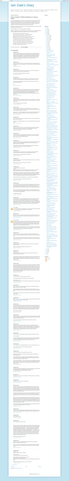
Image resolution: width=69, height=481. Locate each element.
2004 (46, 251)
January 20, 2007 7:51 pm (17, 294)
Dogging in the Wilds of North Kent (51, 110)
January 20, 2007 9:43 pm (17, 382)
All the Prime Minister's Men (50, 124)
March (47, 46)
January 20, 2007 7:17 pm (17, 272)
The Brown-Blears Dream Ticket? (51, 226)
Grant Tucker (48, 258)
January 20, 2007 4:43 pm (17, 104)
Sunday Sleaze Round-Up (50, 174)
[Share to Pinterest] (27, 47)
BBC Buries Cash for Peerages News (51, 175)
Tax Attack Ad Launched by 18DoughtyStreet (50, 70)
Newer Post (12, 466)
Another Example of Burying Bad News (52, 220)
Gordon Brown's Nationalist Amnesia (51, 245)
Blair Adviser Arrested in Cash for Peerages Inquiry (51, 192)
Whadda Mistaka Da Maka (50, 214)
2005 (46, 250)
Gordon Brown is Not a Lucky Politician (52, 182)
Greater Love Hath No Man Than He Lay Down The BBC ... (52, 177)
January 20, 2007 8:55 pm (17, 364)
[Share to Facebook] (26, 47)
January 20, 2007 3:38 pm (17, 74)
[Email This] (23, 47)
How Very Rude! (48, 224)
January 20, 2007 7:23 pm (17, 282)
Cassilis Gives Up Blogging (50, 160)
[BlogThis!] (24, 47)
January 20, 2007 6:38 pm (17, 217)
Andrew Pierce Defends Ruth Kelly (51, 111)
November (48, 36)
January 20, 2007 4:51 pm (17, 114)
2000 (46, 254)
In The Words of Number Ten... (50, 76)
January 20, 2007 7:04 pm (17, 247)
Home (26, 466)
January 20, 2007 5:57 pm (17, 180)
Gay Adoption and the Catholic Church (52, 125)
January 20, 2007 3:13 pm (17, 59)
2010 (46, 30)
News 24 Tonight (48, 98)
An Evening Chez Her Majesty (50, 207)
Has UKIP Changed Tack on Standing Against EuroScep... (51, 154)
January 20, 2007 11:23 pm (17, 417)
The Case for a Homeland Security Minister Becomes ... (51, 60)
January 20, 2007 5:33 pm (17, 130)
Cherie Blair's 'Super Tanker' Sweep (51, 131)
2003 (46, 252)
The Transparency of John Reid (51, 86)
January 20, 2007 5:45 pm (17, 147)
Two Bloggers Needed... (49, 242)
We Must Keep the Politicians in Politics (52, 141)
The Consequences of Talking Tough (51, 121)
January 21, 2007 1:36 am (17, 447)
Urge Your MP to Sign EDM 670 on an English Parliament (51, 184)
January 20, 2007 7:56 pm (17, 301)
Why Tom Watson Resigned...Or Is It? (51, 167)
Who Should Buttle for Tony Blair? (51, 229)
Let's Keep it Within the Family (50, 93)
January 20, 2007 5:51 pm (17, 163)
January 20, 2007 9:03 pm (17, 371)
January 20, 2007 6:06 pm (17, 194)
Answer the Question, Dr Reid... (51, 83)
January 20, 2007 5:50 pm (17, 155)
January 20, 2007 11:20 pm (17, 412)
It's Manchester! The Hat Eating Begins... (52, 71)
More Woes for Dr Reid (49, 72)
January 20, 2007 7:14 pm (17, 260)
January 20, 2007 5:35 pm (17, 137)
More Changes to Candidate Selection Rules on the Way (52, 147)
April (47, 45)
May (47, 44)
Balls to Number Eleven (49, 89)
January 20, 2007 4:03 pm (17, 85)
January (47, 49)
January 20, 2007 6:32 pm (17, 210)
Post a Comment (14, 464)
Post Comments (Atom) (18, 468)
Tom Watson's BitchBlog (49, 152)
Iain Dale (14, 207)
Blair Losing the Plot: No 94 (50, 97)
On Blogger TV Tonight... (49, 151)
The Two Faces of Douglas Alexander (51, 132)
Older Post (39, 466)
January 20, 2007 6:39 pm (17, 229)
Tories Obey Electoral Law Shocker (51, 94)
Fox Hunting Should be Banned (51, 221)
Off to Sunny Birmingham (50, 68)
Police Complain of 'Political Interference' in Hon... (50, 180)
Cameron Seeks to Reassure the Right (52, 235)
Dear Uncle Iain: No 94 (49, 230)
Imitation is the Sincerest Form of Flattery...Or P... (51, 145)
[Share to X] (25, 47)
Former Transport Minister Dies (50, 79)
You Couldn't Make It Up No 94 (50, 187)
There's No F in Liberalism (50, 63)
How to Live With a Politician (50, 116)
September (48, 39)
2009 (46, 31)
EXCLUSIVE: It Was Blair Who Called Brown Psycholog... (51, 216)
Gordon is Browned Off (49, 208)
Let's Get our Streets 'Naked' (50, 155)
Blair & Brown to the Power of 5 (50, 204)
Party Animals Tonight (49, 51)
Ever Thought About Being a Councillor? (52, 196)
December (48, 35)
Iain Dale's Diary (22, 5)
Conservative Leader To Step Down (51, 90)
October (47, 37)
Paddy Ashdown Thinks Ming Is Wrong (52, 126)
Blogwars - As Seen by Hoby (50, 101)
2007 (46, 34)
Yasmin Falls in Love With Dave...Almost (52, 80)
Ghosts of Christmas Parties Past (51, 213)
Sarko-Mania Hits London (50, 50)
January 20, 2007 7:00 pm (17, 239)
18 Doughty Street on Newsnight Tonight (52, 75)
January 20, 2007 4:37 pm (17, 95)
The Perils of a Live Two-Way (50, 54)
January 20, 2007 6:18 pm (17, 204)
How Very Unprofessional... (50, 133)
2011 (46, 29)
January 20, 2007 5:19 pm (17, 123)
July (47, 41)
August (47, 40)
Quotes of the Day (49, 136)
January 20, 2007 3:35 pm (17, 66)
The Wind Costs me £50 (49, 197)
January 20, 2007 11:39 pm (17, 437)
